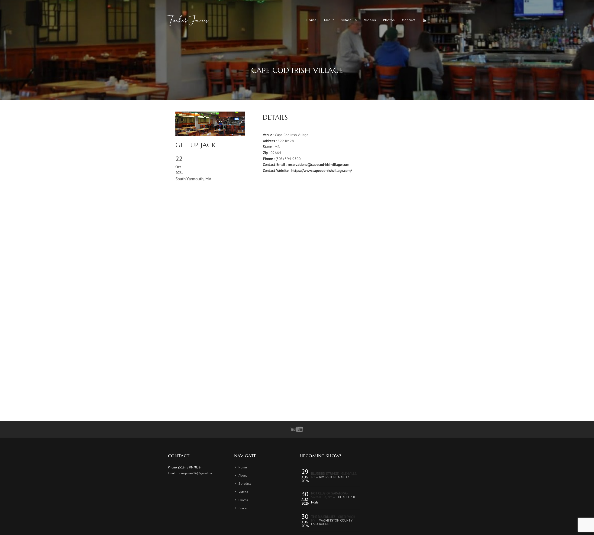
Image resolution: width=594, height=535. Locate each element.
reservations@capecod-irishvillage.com (318, 164)
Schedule (245, 483)
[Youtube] (297, 429)
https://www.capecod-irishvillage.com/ (321, 170)
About (243, 475)
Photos (243, 500)
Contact (244, 508)
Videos (243, 492)
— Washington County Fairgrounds (333, 520)
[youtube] (424, 20)
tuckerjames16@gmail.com (195, 473)
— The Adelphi (333, 497)
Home (243, 467)
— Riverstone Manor (334, 475)
